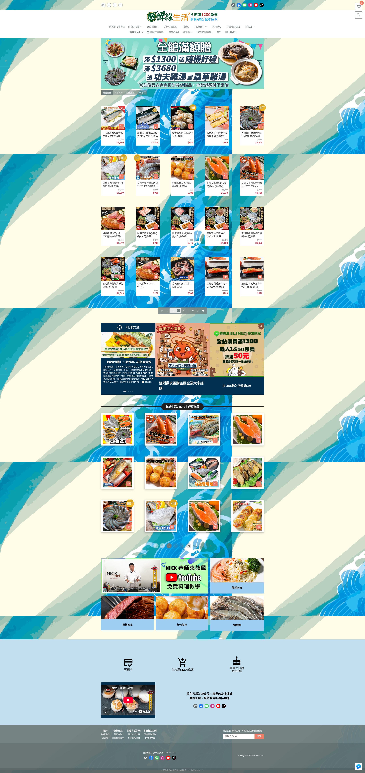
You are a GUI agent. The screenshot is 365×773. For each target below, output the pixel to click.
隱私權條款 (150, 738)
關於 (105, 731)
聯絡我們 (105, 734)
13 (193, 310)
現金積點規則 (150, 734)
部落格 (105, 738)
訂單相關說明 (118, 738)
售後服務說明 (134, 738)
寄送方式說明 (134, 734)
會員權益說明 (150, 731)
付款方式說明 (134, 731)
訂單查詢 (118, 734)
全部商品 (118, 731)
